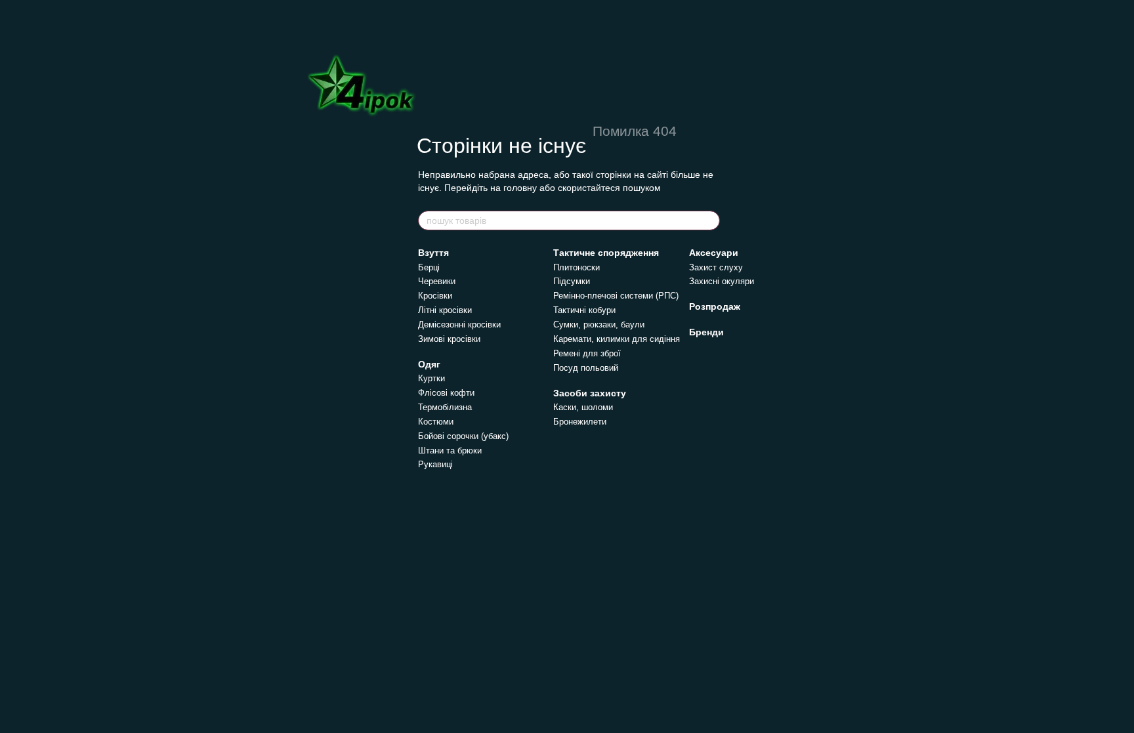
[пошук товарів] (709, 220)
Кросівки (435, 296)
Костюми (435, 422)
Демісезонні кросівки (459, 324)
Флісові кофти (446, 393)
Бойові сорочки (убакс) (463, 436)
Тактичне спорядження (606, 252)
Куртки (431, 378)
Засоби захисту (589, 393)
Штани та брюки (450, 450)
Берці (429, 267)
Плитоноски (576, 267)
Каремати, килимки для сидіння (616, 339)
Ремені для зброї (587, 353)
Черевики (436, 281)
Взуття (433, 252)
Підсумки (571, 281)
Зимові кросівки (449, 339)
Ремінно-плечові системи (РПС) (616, 296)
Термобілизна (445, 407)
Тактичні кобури (584, 310)
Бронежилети (579, 422)
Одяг (429, 364)
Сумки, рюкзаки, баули (598, 324)
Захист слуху (716, 267)
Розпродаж (714, 306)
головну (520, 187)
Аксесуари (713, 252)
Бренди (706, 332)
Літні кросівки (445, 310)
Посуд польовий (585, 368)
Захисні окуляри (721, 281)
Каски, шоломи (583, 407)
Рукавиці (435, 464)
